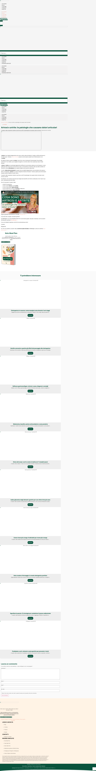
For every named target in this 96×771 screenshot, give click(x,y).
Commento (3, 668)
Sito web (2, 689)
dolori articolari (15, 156)
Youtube (4, 59)
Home (2, 122)
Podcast (4, 7)
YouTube (4, 6)
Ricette (4, 9)
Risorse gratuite (6, 63)
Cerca (34, 50)
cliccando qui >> (23, 214)
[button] (20, 10)
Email (2, 685)
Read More (30, 315)
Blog (3, 5)
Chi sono (4, 3)
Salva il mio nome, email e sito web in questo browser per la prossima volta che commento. (19, 693)
